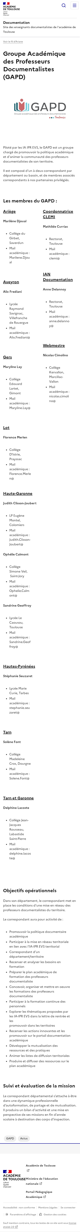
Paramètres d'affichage (23, 1214)
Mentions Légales (47, 1207)
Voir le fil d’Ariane (13, 41)
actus (24, 1138)
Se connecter (68, 1207)
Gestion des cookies (55, 1214)
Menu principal (74, 5)
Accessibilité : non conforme (19, 1207)
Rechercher (64, 5)
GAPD (10, 1138)
